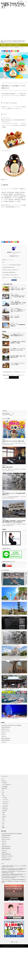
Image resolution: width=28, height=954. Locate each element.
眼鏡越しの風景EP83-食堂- (6, 740)
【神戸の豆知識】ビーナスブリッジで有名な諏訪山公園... (11, 644)
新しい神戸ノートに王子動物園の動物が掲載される (17, 325)
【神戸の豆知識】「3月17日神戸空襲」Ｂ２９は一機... (10, 688)
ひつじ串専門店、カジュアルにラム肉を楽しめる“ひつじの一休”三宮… (17, 349)
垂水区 (3, 812)
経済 (18, 315)
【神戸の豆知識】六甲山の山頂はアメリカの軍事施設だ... (11, 615)
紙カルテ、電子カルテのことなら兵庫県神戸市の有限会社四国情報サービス (14, 879)
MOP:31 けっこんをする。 (6, 730)
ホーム (3, 778)
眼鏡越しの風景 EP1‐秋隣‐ (7, 467)
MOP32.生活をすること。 (6, 837)
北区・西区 (4, 816)
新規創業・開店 (17, 308)
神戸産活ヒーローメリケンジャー (20, 47)
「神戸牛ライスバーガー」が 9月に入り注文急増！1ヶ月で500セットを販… (18, 289)
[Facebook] (14, 942)
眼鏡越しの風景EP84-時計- (6, 738)
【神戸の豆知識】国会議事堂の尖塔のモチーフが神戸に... (11, 659)
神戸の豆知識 (4, 782)
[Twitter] (12, 942)
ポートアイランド (6, 801)
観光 (15, 301)
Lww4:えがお (4, 732)
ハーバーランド (5, 799)
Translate (10, 414)
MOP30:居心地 (4, 852)
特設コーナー (4, 780)
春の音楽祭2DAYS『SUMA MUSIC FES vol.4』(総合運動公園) (11, 725)
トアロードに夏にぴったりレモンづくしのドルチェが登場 (17, 364)
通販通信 (3, 827)
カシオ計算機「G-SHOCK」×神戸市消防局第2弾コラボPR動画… (17, 342)
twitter (20, 1)
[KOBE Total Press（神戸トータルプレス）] (13, 5)
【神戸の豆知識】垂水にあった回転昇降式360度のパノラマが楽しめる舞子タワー (8, 372)
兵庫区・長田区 (4, 808)
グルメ (7, 47)
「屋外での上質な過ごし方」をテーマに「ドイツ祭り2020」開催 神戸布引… (17, 297)
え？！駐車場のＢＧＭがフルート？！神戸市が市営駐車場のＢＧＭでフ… (17, 335)
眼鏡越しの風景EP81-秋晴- (6, 859)
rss (18, 1)
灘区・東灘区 (4, 810)
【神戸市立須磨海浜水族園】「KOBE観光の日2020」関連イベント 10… (18, 303)
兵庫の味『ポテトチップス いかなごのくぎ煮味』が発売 (13, 441)
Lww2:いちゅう (4, 736)
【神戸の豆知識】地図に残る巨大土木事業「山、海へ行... (11, 585)
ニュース (9, 47)
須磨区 (18, 301)
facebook (22, 1)
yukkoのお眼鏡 (4, 786)
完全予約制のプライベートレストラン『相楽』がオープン (19, 372)
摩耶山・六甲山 (4, 806)
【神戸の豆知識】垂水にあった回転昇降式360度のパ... (10, 600)
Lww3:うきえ (4, 734)
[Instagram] (16, 942)
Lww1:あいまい (4, 850)
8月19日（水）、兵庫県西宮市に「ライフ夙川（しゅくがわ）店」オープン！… (17, 311)
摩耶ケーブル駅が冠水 (14, 317)
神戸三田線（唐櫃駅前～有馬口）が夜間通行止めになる (17, 357)
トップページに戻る (14, 377)
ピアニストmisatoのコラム (6, 784)
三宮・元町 (5, 797)
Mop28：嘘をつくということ (6, 857)
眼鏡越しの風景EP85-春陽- (6, 835)
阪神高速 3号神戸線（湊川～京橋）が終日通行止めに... (10, 703)
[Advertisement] (14, 25)
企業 (12, 47)
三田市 (3, 819)
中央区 (3, 795)
